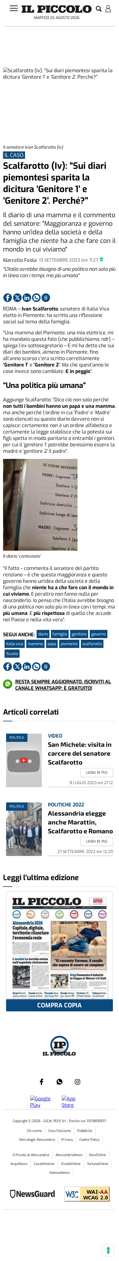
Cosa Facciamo (59, 1131)
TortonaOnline (97, 1164)
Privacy (67, 1139)
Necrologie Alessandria (37, 1139)
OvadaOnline (71, 1164)
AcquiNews (18, 1164)
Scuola (12, 653)
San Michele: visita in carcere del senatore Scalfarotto (80, 753)
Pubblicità (84, 1131)
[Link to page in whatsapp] (36, 297)
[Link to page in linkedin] (27, 297)
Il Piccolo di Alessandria (31, 1155)
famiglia (59, 634)
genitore (79, 634)
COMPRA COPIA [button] (59, 1005)
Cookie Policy (89, 1139)
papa (52, 643)
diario (43, 634)
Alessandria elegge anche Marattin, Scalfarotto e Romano (80, 822)
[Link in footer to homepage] (59, 1046)
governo (98, 634)
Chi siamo (34, 1131)
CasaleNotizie (44, 1164)
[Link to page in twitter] (17, 297)
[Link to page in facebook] (7, 297)
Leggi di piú (96, 772)
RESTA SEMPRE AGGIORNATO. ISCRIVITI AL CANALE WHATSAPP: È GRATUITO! (63, 685)
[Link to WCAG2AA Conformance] (85, 1194)
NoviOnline (97, 1155)
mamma (35, 643)
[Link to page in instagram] (77, 1082)
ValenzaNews (59, 1172)
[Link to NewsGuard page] (34, 1194)
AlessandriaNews (69, 1155)
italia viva (14, 643)
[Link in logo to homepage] (56, 9)
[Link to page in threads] (45, 297)
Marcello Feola (20, 260)
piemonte (69, 643)
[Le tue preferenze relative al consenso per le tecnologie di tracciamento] (108, 1250)
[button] (99, 9)
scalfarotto (92, 643)
